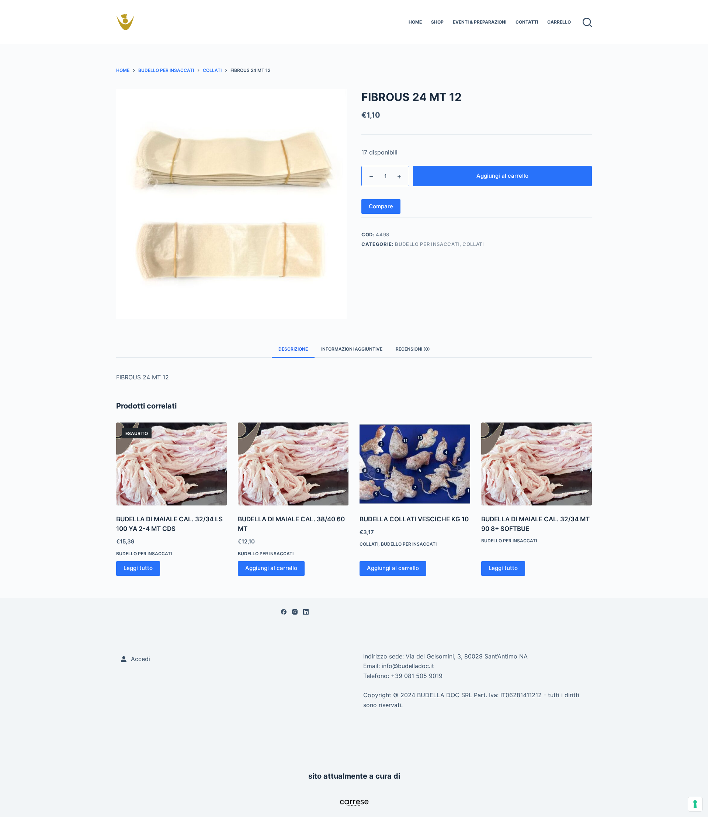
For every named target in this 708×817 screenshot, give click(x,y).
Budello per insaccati (427, 244)
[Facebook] (284, 612)
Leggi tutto (138, 567)
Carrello (559, 22)
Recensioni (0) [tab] (413, 349)
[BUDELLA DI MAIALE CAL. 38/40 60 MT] (293, 464)
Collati (473, 244)
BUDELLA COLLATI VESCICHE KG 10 (414, 519)
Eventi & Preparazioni (479, 22)
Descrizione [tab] (293, 349)
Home (415, 22)
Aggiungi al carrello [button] (271, 567)
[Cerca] (587, 22)
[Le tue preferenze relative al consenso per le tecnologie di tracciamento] (695, 804)
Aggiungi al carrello (502, 175)
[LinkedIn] (306, 612)
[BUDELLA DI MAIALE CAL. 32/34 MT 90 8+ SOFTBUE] (536, 464)
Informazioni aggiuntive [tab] (351, 349)
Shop (437, 22)
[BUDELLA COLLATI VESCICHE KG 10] (415, 464)
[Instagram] (295, 612)
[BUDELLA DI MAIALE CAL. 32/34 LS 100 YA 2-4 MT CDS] (171, 464)
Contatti (527, 22)
